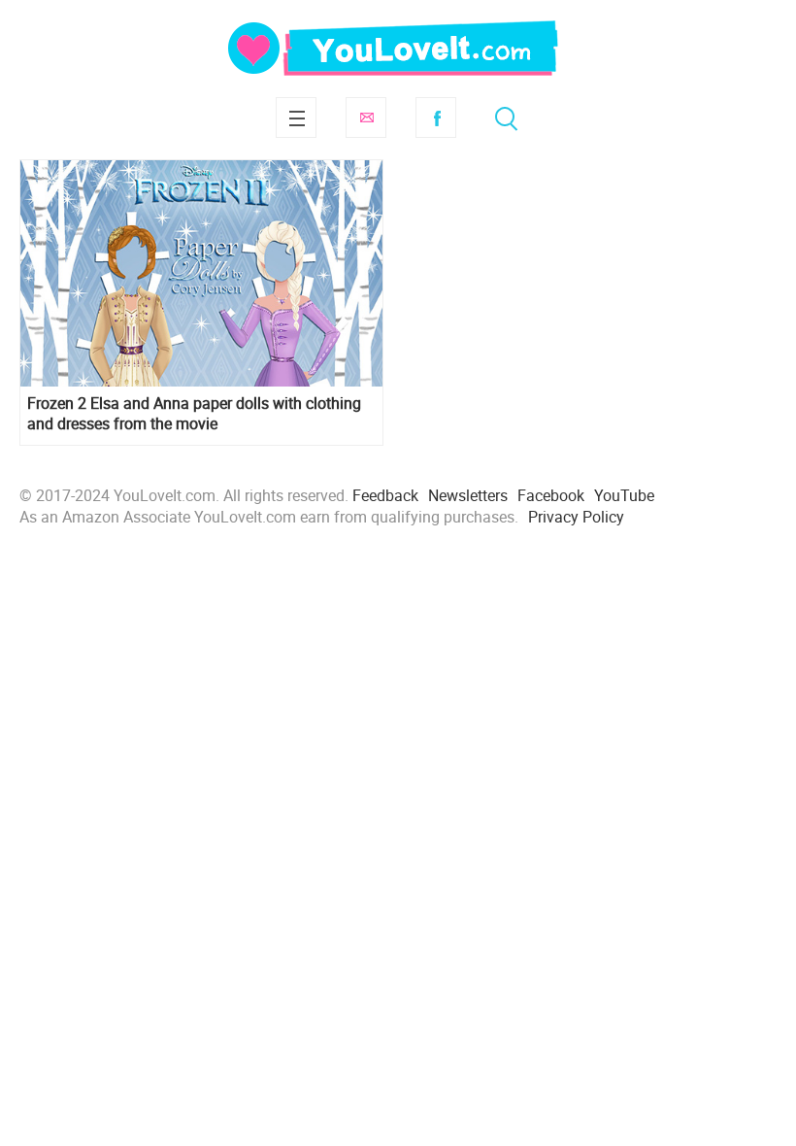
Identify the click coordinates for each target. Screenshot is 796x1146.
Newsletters (468, 495)
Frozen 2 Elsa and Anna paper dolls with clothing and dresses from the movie (194, 413)
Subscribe (366, 117)
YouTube (624, 495)
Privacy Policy (576, 516)
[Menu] (296, 117)
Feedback (385, 495)
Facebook (435, 117)
